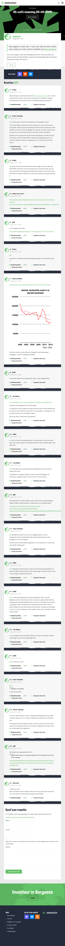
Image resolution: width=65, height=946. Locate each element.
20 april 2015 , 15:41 (15, 92)
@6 (10, 716)
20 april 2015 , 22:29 (15, 632)
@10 (10, 469)
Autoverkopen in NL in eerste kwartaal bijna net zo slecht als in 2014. (29, 285)
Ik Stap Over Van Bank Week (42, 96)
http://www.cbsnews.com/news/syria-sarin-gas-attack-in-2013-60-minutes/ (31, 231)
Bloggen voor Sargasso (14, 922)
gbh (13, 222)
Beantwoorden (16, 104)
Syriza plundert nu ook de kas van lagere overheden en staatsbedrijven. (30, 402)
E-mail (7, 830)
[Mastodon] (26, 917)
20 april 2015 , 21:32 (15, 399)
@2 (10, 255)
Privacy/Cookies (12, 925)
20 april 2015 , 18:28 (15, 163)
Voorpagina (33, 8)
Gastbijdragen (11, 931)
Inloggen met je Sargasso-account (16, 817)
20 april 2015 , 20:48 (15, 375)
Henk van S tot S (18, 194)
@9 (10, 440)
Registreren (30, 817)
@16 (10, 662)
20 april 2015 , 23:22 (15, 748)
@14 (10, 635)
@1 (10, 122)
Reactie (8, 847)
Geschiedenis (11, 915)
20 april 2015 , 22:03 (15, 594)
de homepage (50, 49)
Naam (7, 820)
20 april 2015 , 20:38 (15, 281)
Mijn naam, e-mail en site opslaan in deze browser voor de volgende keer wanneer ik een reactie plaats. (32, 843)
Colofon (9, 919)
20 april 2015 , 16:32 (15, 118)
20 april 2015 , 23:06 (15, 682)
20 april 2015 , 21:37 (15, 437)
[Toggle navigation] (62, 3)
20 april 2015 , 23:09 (15, 712)
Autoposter (17, 36)
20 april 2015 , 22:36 (15, 658)
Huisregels (10, 928)
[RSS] (37, 917)
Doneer (32, 898)
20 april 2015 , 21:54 (15, 465)
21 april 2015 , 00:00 (15, 785)
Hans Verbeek (17, 279)
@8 (10, 535)
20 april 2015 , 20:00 (15, 225)
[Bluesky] (32, 917)
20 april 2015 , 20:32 (15, 252)
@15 (10, 685)
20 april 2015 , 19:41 (15, 196)
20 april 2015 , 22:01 (15, 565)
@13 (10, 597)
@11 (10, 569)
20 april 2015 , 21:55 (15, 497)
